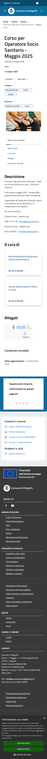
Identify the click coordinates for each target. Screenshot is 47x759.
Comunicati (10, 621)
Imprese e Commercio (15, 565)
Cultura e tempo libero (15, 557)
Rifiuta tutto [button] (23, 749)
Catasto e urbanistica (15, 569)
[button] (23, 754)
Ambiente (10, 597)
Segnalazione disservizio (16, 697)
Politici (9, 533)
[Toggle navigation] (5, 10)
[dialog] (23, 737)
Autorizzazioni (12, 605)
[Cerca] (41, 11)
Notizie (23, 21)
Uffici (8, 525)
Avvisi (8, 625)
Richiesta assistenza (14, 705)
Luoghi (9, 637)
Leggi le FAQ (11, 701)
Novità (14, 21)
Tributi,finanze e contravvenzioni (20, 593)
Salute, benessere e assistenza (19, 601)
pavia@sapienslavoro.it (29, 221)
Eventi (8, 641)
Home (5, 21)
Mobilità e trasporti (14, 573)
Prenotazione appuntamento (18, 693)
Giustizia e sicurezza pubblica (18, 589)
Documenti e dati (13, 541)
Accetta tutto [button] (23, 743)
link (10, 738)
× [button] (44, 718)
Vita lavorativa (12, 561)
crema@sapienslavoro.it (28, 231)
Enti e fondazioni (13, 529)
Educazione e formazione (16, 585)
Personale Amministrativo (17, 537)
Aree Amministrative (15, 521)
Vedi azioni (22, 79)
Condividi (9, 79)
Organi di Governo (13, 517)
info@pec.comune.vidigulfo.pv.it (20, 678)
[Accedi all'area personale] (37, 3)
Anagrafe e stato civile (15, 553)
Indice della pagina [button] (16, 140)
